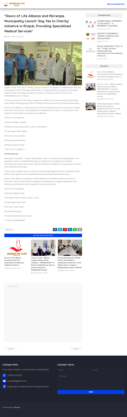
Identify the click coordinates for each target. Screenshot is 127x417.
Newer (11, 349)
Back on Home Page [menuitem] (116, 4)
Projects (9, 230)
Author (8, 36)
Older (75, 349)
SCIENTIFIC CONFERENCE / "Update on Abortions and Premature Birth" (108, 36)
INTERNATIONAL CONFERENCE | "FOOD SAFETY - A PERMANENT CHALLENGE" (109, 23)
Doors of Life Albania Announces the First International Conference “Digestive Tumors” (110, 74)
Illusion (17, 407)
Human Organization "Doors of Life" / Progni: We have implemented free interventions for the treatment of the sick (110, 51)
